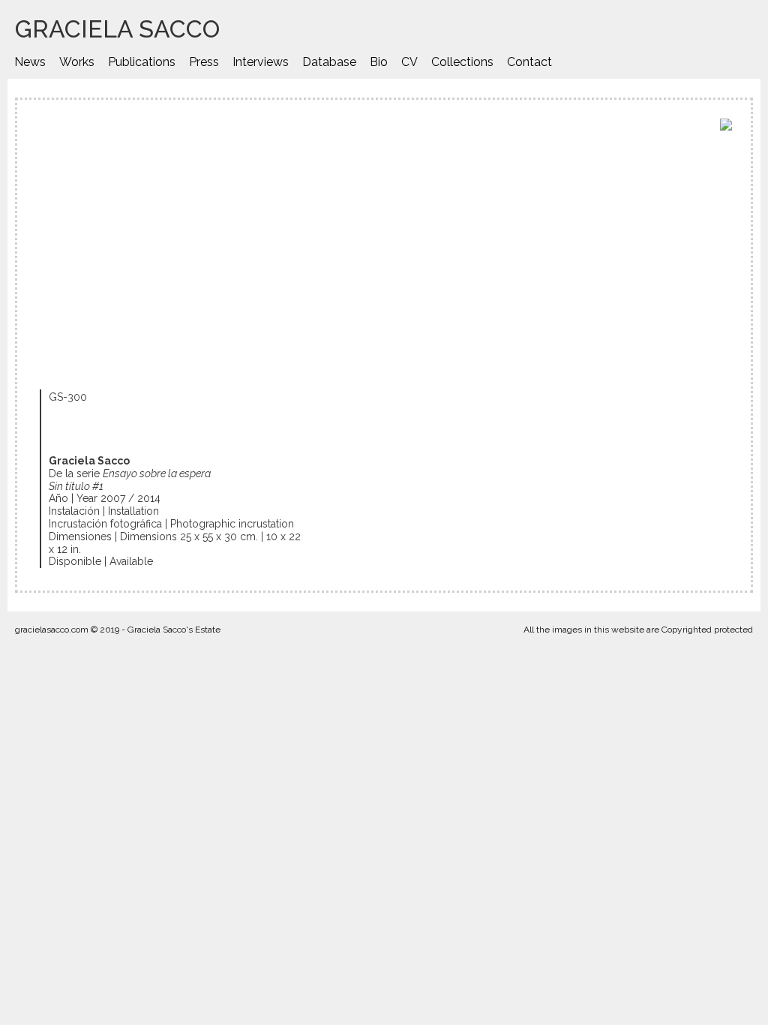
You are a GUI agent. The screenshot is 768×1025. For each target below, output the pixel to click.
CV (409, 62)
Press (204, 62)
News (30, 62)
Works (76, 62)
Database (329, 62)
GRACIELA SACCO (117, 29)
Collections (462, 62)
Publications (142, 62)
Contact (529, 62)
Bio (379, 62)
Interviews (260, 62)
